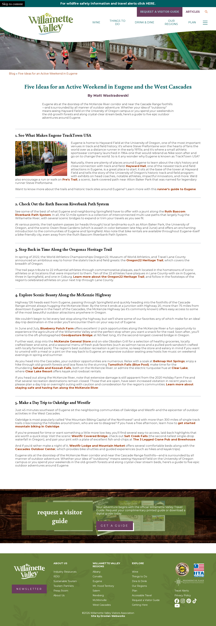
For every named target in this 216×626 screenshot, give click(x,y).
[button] (205, 22)
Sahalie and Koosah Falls (52, 368)
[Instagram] (183, 601)
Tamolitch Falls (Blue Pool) (128, 364)
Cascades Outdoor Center (35, 449)
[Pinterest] (189, 601)
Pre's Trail (69, 179)
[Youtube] (177, 606)
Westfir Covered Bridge (89, 436)
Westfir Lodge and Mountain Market (97, 445)
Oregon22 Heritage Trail (144, 260)
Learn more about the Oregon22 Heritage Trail (108, 276)
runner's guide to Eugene (176, 189)
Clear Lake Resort (38, 371)
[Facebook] (177, 601)
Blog (12, 73)
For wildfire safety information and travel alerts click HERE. (108, 3)
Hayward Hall (136, 166)
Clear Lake (180, 368)
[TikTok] (195, 601)
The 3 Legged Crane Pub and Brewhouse (164, 439)
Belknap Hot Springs (169, 361)
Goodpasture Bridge (76, 335)
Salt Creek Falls (136, 436)
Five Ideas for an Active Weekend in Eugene (47, 73)
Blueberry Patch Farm (57, 328)
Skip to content (12, 4)
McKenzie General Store (72, 341)
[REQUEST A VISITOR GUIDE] (159, 15)
